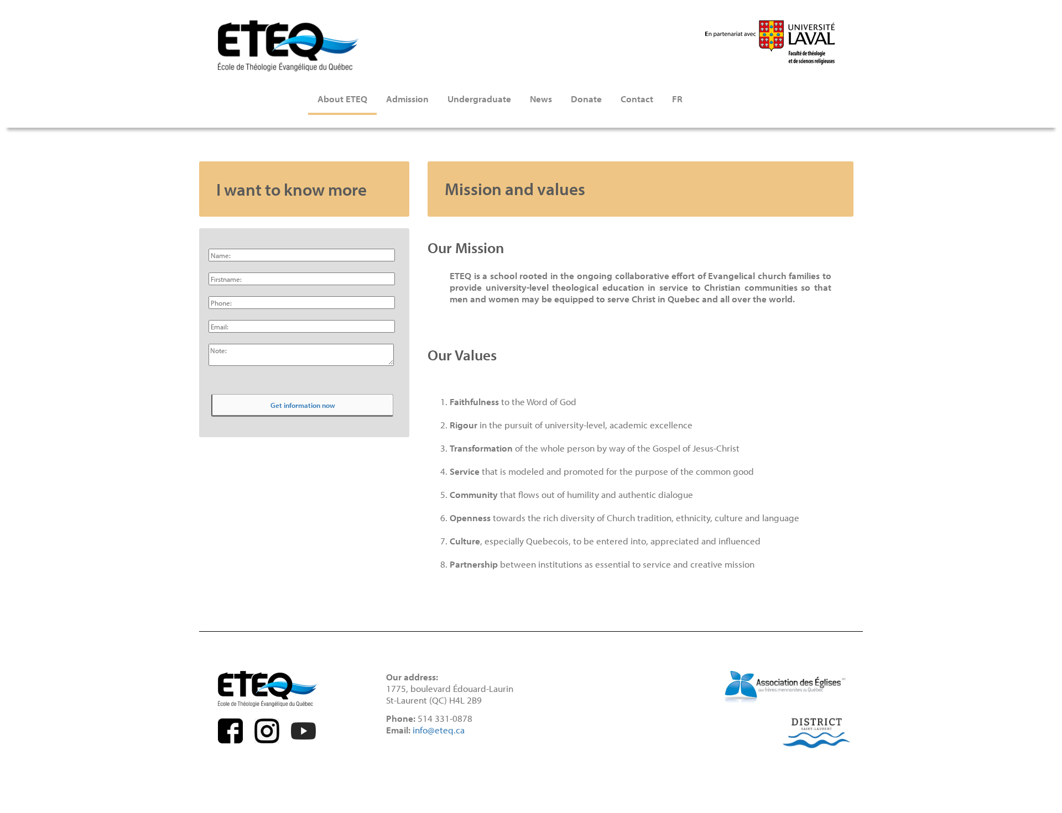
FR (677, 98)
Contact (637, 98)
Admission (407, 98)
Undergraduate (479, 98)
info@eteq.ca (439, 730)
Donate (586, 98)
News (541, 98)
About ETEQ (342, 98)
